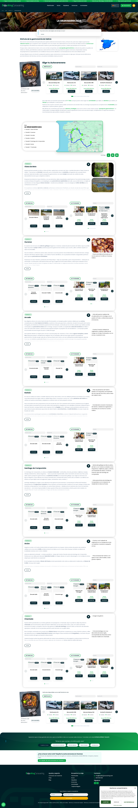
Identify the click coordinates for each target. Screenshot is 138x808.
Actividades (83, 5)
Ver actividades (84, 745)
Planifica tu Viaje (44, 745)
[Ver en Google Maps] (88, 164)
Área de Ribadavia (33, 293)
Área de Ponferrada (59, 217)
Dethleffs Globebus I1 (106, 82)
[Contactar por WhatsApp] (3, 805)
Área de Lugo (59, 594)
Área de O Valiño (46, 293)
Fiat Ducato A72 (71, 82)
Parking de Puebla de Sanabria (46, 218)
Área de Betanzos (46, 519)
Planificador (50, 5)
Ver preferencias (129, 802)
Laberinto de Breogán (91, 289)
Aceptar (105, 802)
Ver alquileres (35, 90)
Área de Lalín (59, 293)
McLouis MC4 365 (88, 82)
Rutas (58, 5)
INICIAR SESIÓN (127, 5)
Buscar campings (72, 745)
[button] (135, 788)
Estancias (74, 5)
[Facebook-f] (97, 783)
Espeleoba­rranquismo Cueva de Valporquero (104, 215)
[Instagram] (95, 783)
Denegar (116, 802)
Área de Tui (59, 368)
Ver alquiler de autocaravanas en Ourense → (52, 760)
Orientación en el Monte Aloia (79, 214)
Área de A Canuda (46, 368)
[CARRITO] (133, 5)
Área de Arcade (33, 368)
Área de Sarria (46, 669)
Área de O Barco (33, 217)
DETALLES (33, 226)
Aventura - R (11, 10)
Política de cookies (118, 805)
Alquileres (66, 5)
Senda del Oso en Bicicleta (92, 214)
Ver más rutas (95, 745)
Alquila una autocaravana (58, 745)
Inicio (3, 10)
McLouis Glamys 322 (54, 82)
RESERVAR (54, 91)
